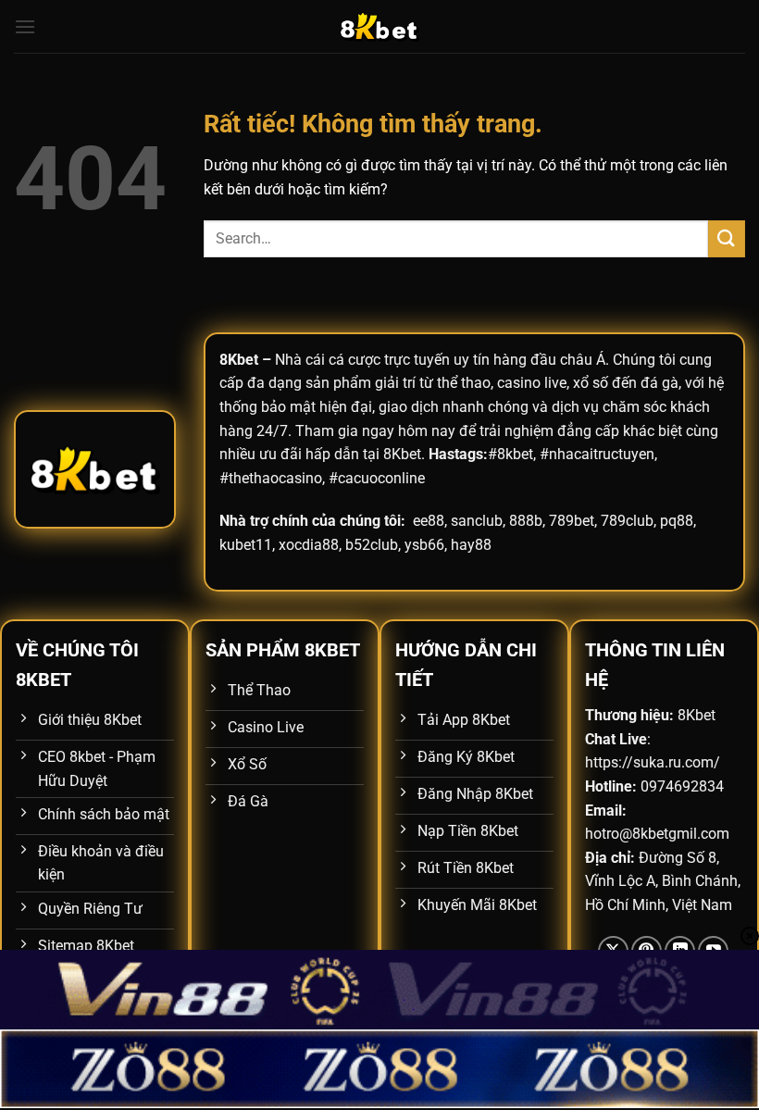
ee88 (428, 521)
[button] (25, 26)
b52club (371, 545)
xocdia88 (309, 545)
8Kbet (238, 359)
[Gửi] (726, 238)
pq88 (676, 521)
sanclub (477, 521)
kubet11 (245, 545)
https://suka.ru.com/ (652, 762)
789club (627, 521)
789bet (571, 521)
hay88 (471, 545)
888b (525, 521)
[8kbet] (379, 26)
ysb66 (424, 545)
